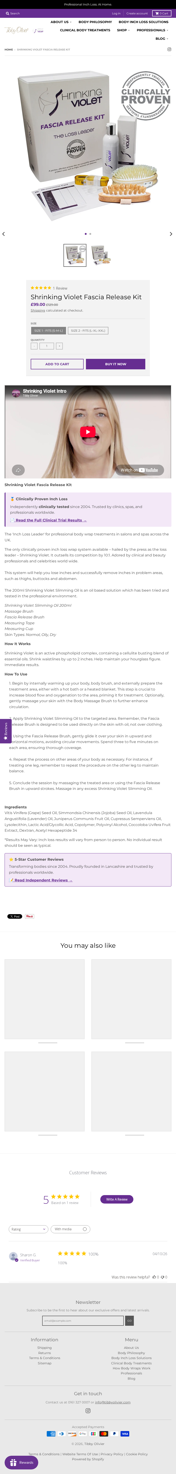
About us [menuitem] (60, 22)
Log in (116, 13)
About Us (131, 1348)
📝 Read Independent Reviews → (41, 880)
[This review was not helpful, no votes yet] (162, 1277)
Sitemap (44, 1363)
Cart (164, 13)
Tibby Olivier (94, 1444)
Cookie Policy (137, 1454)
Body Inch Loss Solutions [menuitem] (143, 22)
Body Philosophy (131, 1353)
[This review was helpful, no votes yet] (154, 1277)
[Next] (171, 234)
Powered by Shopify (88, 1459)
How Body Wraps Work (131, 1368)
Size (33, 323)
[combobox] (28, 1229)
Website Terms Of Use (80, 1454)
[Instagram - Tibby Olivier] (169, 49)
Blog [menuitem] (160, 39)
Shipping (38, 310)
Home (9, 49)
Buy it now (115, 364)
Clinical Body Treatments (131, 1363)
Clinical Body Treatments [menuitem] (85, 30)
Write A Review (116, 1199)
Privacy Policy (112, 1454)
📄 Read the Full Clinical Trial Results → (48, 520)
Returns (44, 1353)
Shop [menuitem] (122, 30)
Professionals (131, 1373)
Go (129, 1320)
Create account (137, 13)
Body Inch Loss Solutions (131, 1358)
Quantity (37, 339)
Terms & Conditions (44, 1358)
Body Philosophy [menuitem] (95, 22)
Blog (131, 1378)
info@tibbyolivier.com (113, 1402)
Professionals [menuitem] (151, 30)
